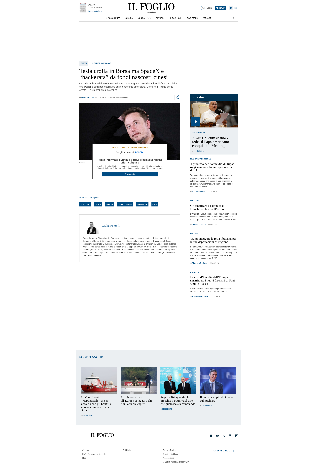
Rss (84, 458)
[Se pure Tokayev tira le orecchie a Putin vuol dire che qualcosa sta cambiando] (178, 380)
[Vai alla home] (151, 8)
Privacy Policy (169, 450)
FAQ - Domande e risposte (94, 454)
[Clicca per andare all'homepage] (102, 435)
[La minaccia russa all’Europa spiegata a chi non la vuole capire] (139, 380)
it (231, 8)
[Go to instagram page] (230, 435)
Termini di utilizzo (170, 454)
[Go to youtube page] (217, 435)
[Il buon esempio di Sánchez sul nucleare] (218, 380)
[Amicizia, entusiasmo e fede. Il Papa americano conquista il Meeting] (214, 114)
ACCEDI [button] (139, 152)
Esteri (84, 63)
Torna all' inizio (221, 451)
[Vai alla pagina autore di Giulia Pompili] (90, 226)
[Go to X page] (223, 435)
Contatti (85, 450)
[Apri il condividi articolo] (177, 97)
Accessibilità (168, 458)
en (235, 8)
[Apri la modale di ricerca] (233, 18)
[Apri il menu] (84, 18)
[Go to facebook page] (211, 435)
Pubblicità (127, 450)
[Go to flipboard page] (236, 435)
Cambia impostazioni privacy (176, 462)
